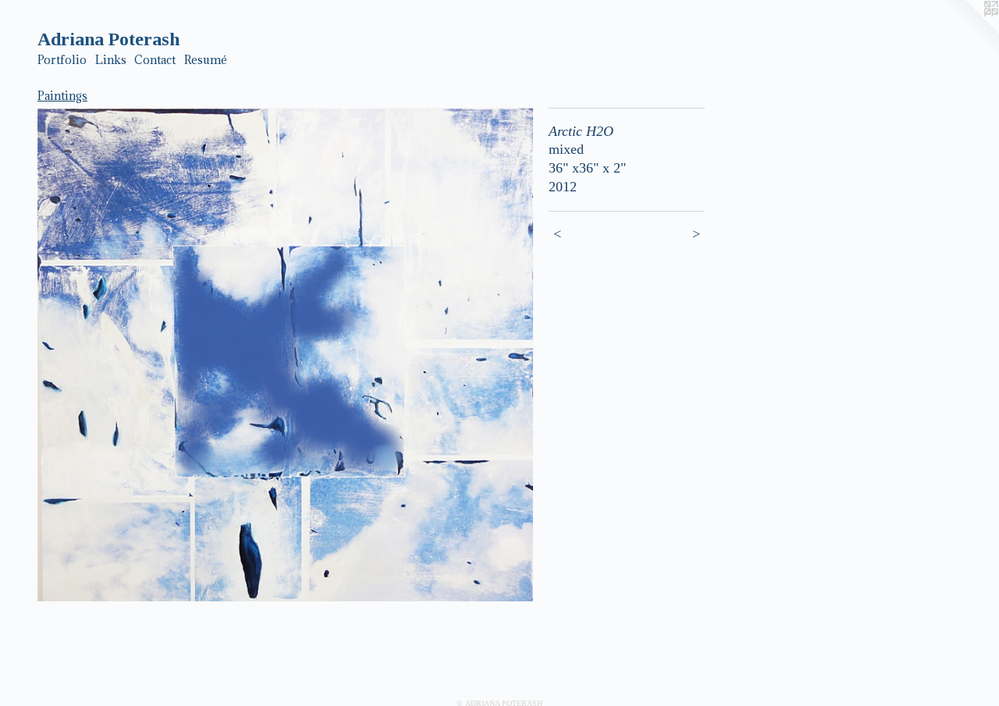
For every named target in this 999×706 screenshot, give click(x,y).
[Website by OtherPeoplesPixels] (968, 31)
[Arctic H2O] (285, 355)
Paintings (62, 95)
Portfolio (62, 59)
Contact (155, 59)
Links (110, 59)
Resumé (205, 59)
